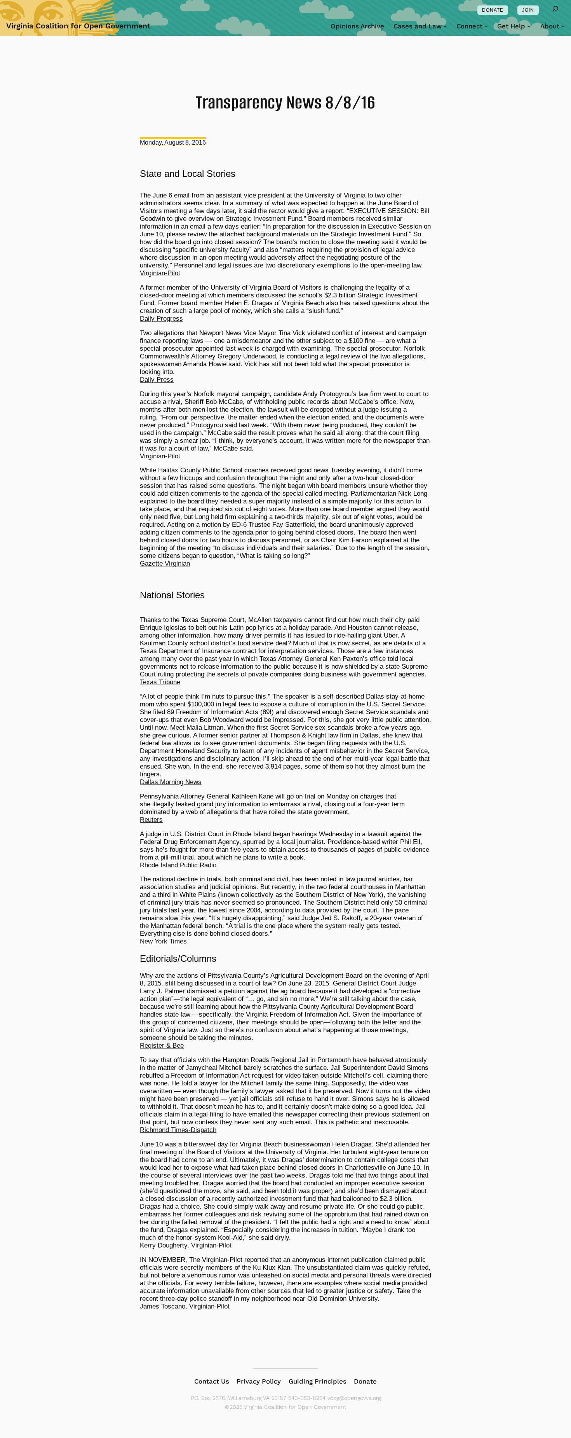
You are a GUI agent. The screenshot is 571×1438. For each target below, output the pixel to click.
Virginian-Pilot (160, 273)
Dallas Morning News (171, 782)
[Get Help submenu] (529, 26)
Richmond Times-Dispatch (178, 1130)
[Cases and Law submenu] (445, 26)
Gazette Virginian (165, 563)
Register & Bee (162, 1045)
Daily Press (157, 379)
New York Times (163, 941)
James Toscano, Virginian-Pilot (185, 1306)
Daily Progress (161, 318)
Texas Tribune (160, 682)
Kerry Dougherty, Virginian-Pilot (186, 1245)
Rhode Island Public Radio (178, 865)
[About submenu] (563, 26)
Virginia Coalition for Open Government (78, 25)
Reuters (151, 819)
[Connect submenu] (486, 26)
